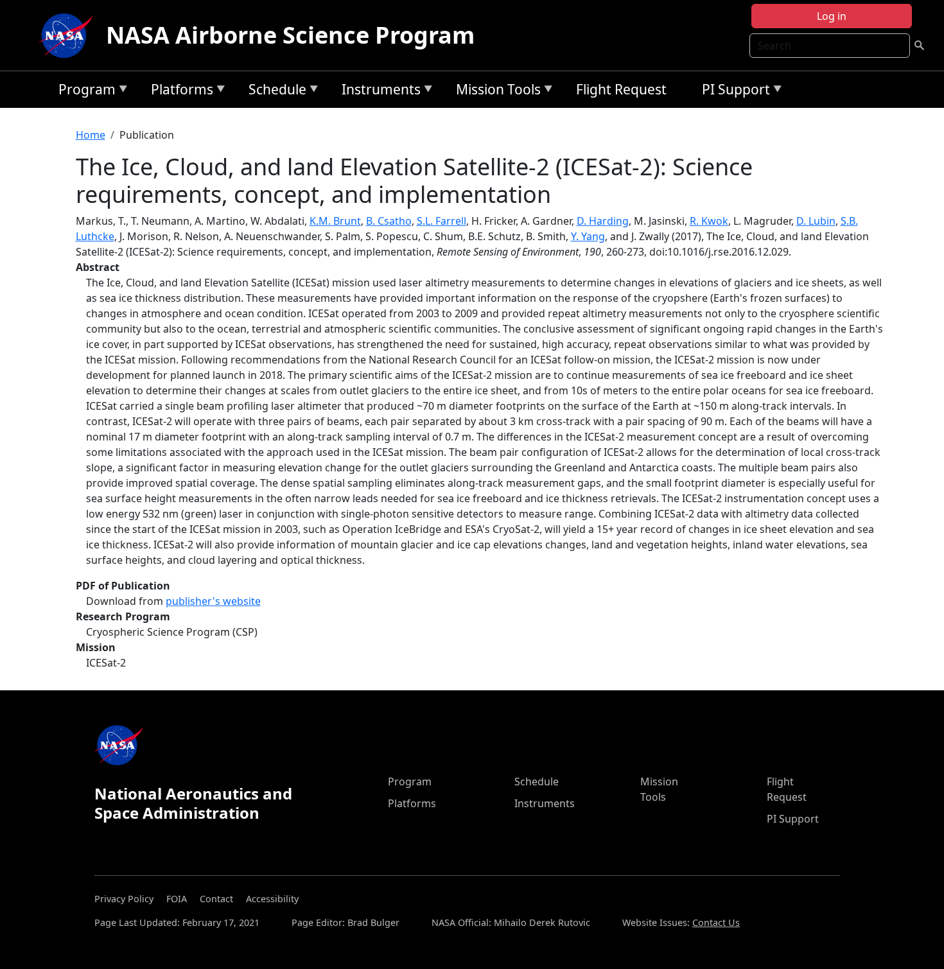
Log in (831, 16)
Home (90, 135)
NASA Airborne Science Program (290, 35)
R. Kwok (709, 221)
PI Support (732, 91)
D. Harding (603, 221)
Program (84, 91)
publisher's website (213, 601)
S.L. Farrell (441, 221)
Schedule (274, 91)
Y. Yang (588, 236)
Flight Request (621, 89)
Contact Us (716, 922)
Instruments (378, 91)
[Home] (68, 35)
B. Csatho (389, 221)
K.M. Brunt (335, 221)
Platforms (178, 91)
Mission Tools (495, 91)
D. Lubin (815, 221)
